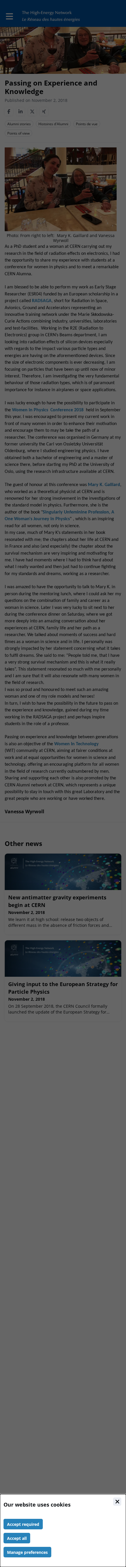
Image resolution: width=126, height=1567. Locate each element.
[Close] (117, 1502)
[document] (63, 1530)
